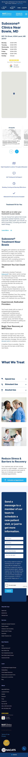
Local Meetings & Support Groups (9, 667)
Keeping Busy (5, 670)
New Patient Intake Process (8, 655)
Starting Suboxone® (6, 648)
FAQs (3, 645)
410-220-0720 (4, 8)
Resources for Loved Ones (7, 677)
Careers (3, 694)
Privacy (4, 736)
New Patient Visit (5, 650)
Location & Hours (5, 691)
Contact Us (4, 701)
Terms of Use (5, 734)
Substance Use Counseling (7, 628)
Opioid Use (4, 610)
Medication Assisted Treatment (8, 624)
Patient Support (5, 626)
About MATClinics (5, 689)
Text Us (15, 754)
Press (3, 698)
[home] (8, 14)
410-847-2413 (6, 341)
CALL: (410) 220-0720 (7, 706)
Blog (3, 679)
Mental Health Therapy (7, 631)
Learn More (20, 3)
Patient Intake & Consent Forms (8, 674)
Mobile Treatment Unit (6, 635)
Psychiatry (4, 633)
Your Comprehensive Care (7, 652)
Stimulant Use (5, 615)
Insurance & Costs (5, 657)
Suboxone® (5, 274)
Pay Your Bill (4, 703)
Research (4, 696)
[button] (11, 151)
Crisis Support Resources (7, 672)
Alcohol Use (4, 613)
